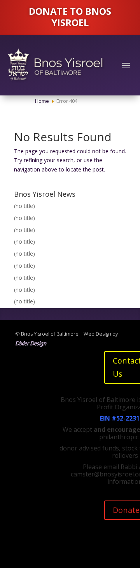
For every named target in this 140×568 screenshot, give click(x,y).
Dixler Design (30, 343)
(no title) (24, 206)
